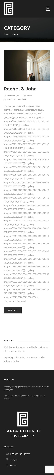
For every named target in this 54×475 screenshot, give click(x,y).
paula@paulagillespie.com (20, 454)
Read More (12, 310)
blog (9, 99)
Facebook (13, 465)
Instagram (14, 459)
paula (29, 95)
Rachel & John (20, 89)
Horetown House (19, 99)
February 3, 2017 (14, 95)
